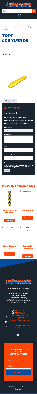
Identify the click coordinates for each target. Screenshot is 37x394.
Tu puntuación (8, 127)
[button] (19, 16)
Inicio (3, 27)
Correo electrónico (9, 155)
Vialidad (8, 27)
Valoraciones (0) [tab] (10, 101)
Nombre (6, 146)
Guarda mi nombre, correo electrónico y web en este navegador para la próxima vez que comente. (18, 166)
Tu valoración (8, 134)
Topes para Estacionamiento (20, 27)
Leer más (9, 220)
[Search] (34, 11)
